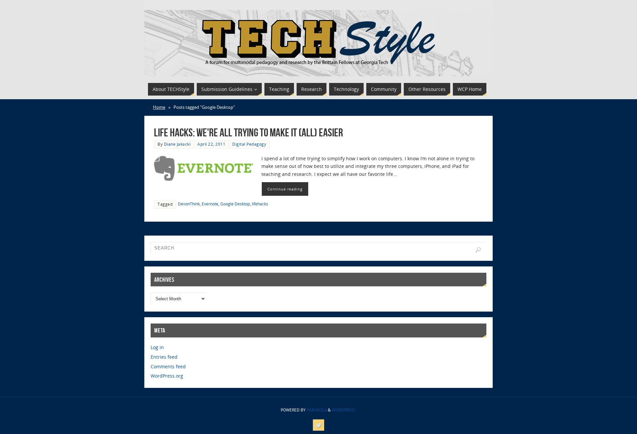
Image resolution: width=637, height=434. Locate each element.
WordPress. (344, 410)
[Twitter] (318, 425)
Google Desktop (235, 203)
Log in (157, 347)
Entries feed (164, 357)
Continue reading (285, 188)
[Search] (478, 250)
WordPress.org (167, 376)
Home (159, 107)
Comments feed (168, 366)
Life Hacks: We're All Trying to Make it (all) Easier (248, 132)
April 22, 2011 (211, 144)
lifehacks (260, 203)
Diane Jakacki (177, 144)
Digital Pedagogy (249, 144)
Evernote (210, 203)
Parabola (317, 410)
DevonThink (189, 203)
